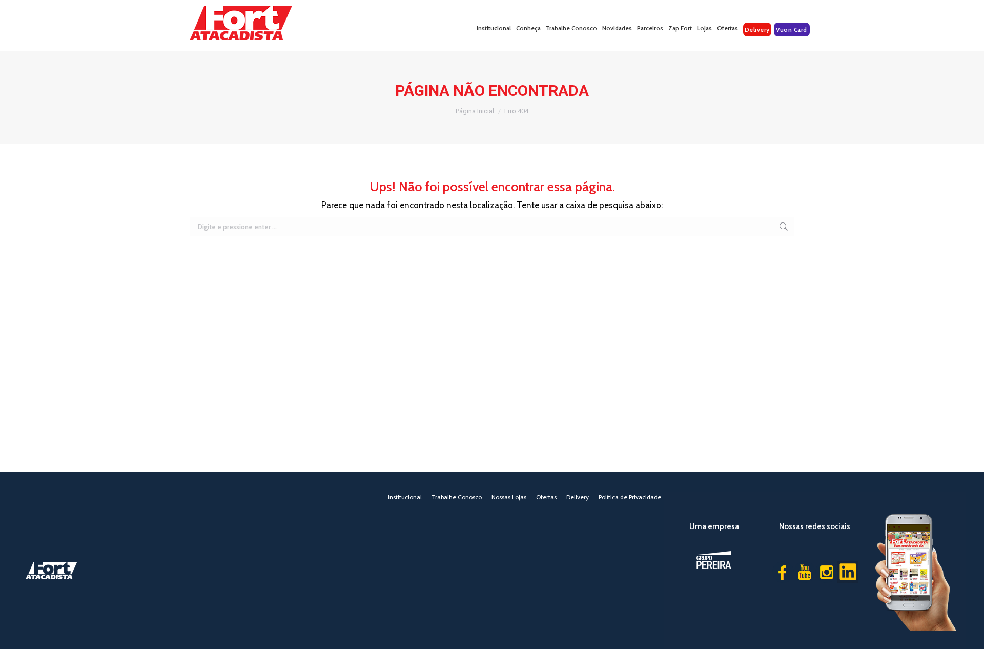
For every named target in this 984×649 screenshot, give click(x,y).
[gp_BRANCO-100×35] (714, 560)
